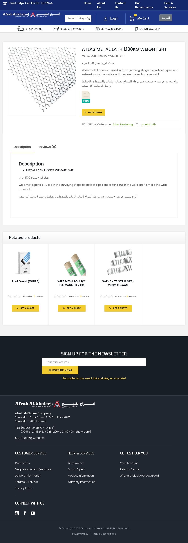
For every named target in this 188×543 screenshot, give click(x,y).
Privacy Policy (24, 488)
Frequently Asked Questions (33, 469)
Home (88, 3)
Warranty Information (81, 482)
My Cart (143, 18)
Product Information (81, 475)
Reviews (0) (47, 147)
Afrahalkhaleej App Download (139, 475)
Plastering (126, 124)
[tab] (22, 147)
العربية (166, 18)
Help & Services (170, 5)
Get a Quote (95, 112)
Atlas (116, 124)
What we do (75, 463)
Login (114, 18)
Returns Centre (130, 469)
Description (22, 147)
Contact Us (120, 5)
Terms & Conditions (104, 534)
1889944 (47, 3)
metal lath (149, 124)
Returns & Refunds (27, 482)
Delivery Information (28, 475)
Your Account (129, 463)
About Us (101, 5)
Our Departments (144, 5)
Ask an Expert (76, 469)
